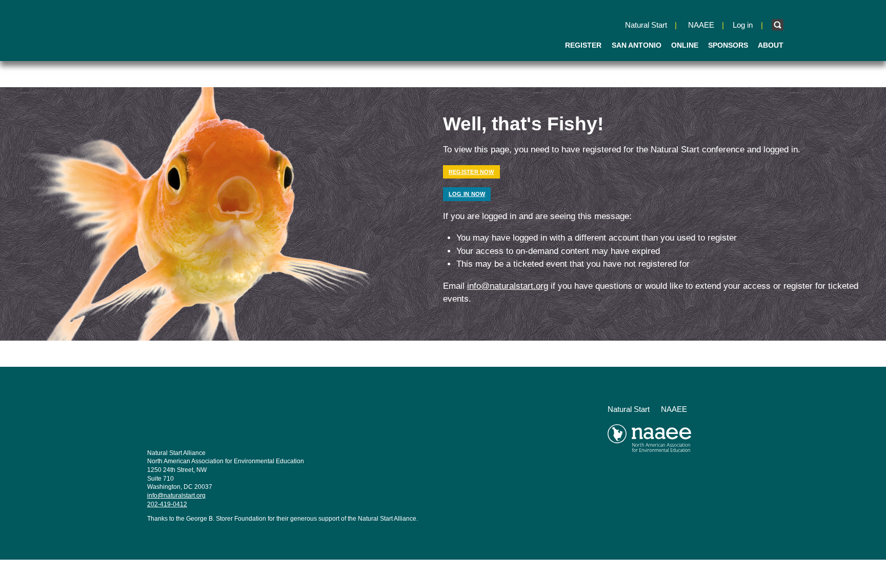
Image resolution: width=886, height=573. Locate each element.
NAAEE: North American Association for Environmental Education (168, 29)
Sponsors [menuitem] (728, 45)
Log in (743, 25)
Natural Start (646, 25)
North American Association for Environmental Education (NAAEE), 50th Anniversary (673, 442)
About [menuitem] (770, 45)
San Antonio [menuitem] (636, 45)
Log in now (467, 194)
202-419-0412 (167, 504)
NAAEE (701, 25)
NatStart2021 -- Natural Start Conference (212, 419)
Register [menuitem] (583, 45)
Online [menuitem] (684, 45)
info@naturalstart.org (507, 286)
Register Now (471, 172)
